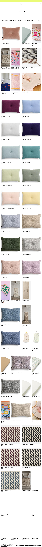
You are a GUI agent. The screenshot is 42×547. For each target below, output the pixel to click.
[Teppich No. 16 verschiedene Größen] (36, 504)
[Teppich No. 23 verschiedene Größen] (26, 527)
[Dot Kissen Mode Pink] (31, 267)
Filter (38, 20)
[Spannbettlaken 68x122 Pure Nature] (26, 386)
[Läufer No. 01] (15, 290)
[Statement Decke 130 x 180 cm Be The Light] (36, 33)
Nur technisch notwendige (21, 545)
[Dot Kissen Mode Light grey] (31, 244)
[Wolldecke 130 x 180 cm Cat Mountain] (15, 82)
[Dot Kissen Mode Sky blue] (10, 314)
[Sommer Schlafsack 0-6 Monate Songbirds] (26, 338)
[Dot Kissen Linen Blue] (31, 106)
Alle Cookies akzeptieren (36, 545)
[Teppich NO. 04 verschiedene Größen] (26, 480)
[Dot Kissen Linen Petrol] (31, 152)
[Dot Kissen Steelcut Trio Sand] (21, 410)
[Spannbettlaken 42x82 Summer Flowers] (36, 362)
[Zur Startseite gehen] (21, 4)
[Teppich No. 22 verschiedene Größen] (15, 527)
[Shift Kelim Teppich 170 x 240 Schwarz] (31, 457)
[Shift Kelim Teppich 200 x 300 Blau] (10, 480)
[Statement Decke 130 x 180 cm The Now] (5, 410)
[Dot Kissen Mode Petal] (10, 267)
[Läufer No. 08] (26, 290)
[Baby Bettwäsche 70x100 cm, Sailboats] (21, 504)
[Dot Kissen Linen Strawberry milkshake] (10, 198)
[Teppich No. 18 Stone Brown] (5, 527)
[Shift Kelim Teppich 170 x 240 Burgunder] (10, 457)
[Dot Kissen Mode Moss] (10, 244)
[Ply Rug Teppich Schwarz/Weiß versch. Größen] (31, 57)
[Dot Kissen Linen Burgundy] (10, 106)
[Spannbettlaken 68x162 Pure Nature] (36, 386)
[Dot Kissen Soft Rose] (10, 33)
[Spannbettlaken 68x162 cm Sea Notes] (26, 33)
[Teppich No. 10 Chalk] (5, 504)
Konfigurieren (29, 545)
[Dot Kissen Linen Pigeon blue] (10, 152)
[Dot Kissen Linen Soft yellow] (31, 198)
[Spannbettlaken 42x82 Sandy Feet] (5, 362)
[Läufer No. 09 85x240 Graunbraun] (26, 314)
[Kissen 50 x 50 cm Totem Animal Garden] (5, 290)
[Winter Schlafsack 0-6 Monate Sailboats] (36, 527)
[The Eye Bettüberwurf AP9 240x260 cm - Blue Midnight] (5, 82)
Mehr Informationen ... (4, 546)
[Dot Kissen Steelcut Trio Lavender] (21, 362)
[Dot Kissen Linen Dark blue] (31, 129)
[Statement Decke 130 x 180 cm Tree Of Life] (15, 57)
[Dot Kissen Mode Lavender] (10, 221)
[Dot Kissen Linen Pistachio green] (10, 175)
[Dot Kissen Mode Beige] (31, 221)
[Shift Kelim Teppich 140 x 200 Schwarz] (31, 434)
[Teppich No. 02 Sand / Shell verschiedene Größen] (5, 57)
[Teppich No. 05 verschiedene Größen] (36, 480)
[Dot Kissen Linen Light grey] (10, 129)
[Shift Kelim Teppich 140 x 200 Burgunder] (10, 434)
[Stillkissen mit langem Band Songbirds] (36, 410)
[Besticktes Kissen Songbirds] (31, 82)
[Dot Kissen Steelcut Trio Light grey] (10, 386)
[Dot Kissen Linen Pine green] (31, 175)
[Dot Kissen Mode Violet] (10, 338)
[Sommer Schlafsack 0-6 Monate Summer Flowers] (36, 338)
